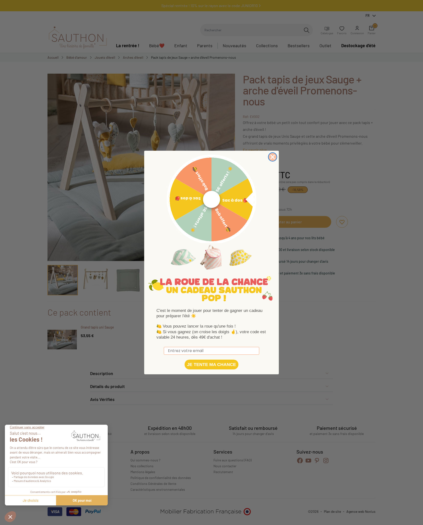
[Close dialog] (272, 157)
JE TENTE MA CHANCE (211, 364)
